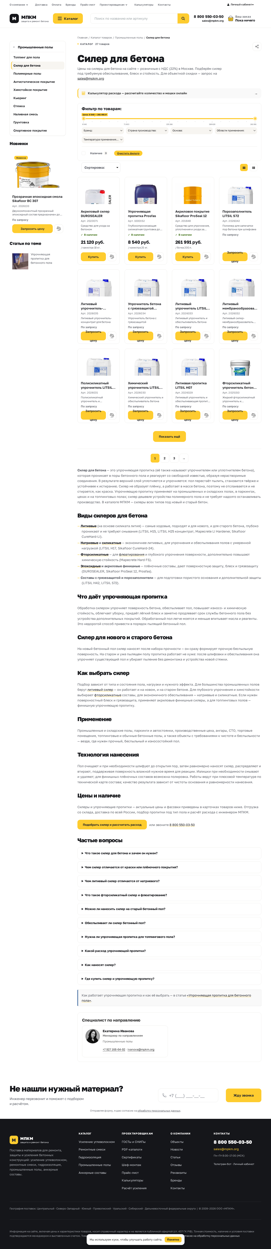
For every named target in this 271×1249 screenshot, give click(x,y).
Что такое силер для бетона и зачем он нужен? (121, 853)
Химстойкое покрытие (30, 89)
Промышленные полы (35, 47)
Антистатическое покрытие (34, 81)
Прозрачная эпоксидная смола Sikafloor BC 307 (37, 199)
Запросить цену (33, 228)
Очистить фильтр (128, 153)
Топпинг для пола (26, 57)
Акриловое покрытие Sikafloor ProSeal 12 (192, 213)
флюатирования (131, 554)
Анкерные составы (92, 1172)
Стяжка (19, 106)
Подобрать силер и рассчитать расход (112, 824)
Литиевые (88, 526)
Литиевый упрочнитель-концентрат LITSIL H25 (95, 310)
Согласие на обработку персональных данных (210, 1235)
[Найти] (183, 18)
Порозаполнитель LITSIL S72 (237, 213)
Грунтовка (21, 122)
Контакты (164, 4)
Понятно (173, 1239)
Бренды (71, 4)
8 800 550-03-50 (209, 16)
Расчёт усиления (134, 1188)
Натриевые (89, 543)
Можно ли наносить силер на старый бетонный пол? (125, 909)
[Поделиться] (257, 46)
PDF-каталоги (132, 1149)
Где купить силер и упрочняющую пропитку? (119, 978)
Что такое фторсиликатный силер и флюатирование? (126, 895)
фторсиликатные (107, 695)
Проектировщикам (112, 4)
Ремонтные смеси (92, 1149)
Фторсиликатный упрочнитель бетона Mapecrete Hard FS (238, 387)
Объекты (177, 1141)
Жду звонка (243, 1095)
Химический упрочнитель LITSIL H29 (143, 387)
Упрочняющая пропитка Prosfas (142, 213)
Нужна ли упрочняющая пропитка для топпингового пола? (130, 937)
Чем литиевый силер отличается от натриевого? (122, 881)
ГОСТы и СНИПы (134, 1141)
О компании (17, 4)
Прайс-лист (87, 4)
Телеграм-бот (222, 1164)
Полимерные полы (27, 73)
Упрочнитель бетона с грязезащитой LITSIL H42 (144, 308)
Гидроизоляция (90, 1157)
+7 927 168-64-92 (114, 1049)
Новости (177, 1149)
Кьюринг (19, 98)
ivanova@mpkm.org (141, 1049)
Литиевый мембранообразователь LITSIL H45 (240, 308)
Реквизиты (179, 1172)
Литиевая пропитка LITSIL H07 (191, 385)
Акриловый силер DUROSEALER (95, 213)
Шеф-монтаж (131, 1165)
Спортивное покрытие (30, 130)
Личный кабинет (241, 4)
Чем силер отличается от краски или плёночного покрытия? (131, 867)
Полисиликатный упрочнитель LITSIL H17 (96, 387)
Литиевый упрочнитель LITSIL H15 (191, 308)
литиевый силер (100, 690)
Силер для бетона (27, 65)
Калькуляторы (143, 4)
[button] (58, 228)
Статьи (175, 1157)
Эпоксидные (91, 566)
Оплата (56, 4)
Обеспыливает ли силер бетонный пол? (115, 923)
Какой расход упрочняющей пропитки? (115, 951)
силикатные (111, 543)
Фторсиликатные (95, 554)
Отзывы (176, 1165)
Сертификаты (132, 1157)
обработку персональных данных (159, 1110)
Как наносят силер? (100, 965)
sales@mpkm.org (213, 20)
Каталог (85, 1133)
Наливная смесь (25, 114)
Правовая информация (164, 1235)
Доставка (41, 4)
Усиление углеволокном (97, 1141)
